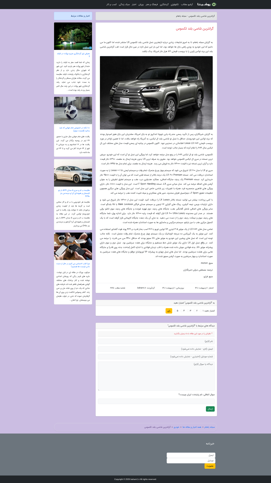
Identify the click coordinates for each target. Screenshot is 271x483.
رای (168, 311)
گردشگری (164, 4)
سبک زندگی (124, 4)
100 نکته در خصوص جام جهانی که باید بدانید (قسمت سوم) (74, 129)
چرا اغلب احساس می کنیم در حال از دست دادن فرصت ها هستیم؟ (73, 265)
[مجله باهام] (206, 4)
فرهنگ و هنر (152, 4)
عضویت (210, 466)
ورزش (141, 4)
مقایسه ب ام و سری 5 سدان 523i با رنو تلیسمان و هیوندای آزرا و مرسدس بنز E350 (74, 193)
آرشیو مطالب (187, 4)
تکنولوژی (175, 4)
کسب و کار (112, 4)
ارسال (210, 409)
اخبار (134, 4)
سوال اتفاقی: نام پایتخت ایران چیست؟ (197, 394)
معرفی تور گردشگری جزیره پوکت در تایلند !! (73, 55)
